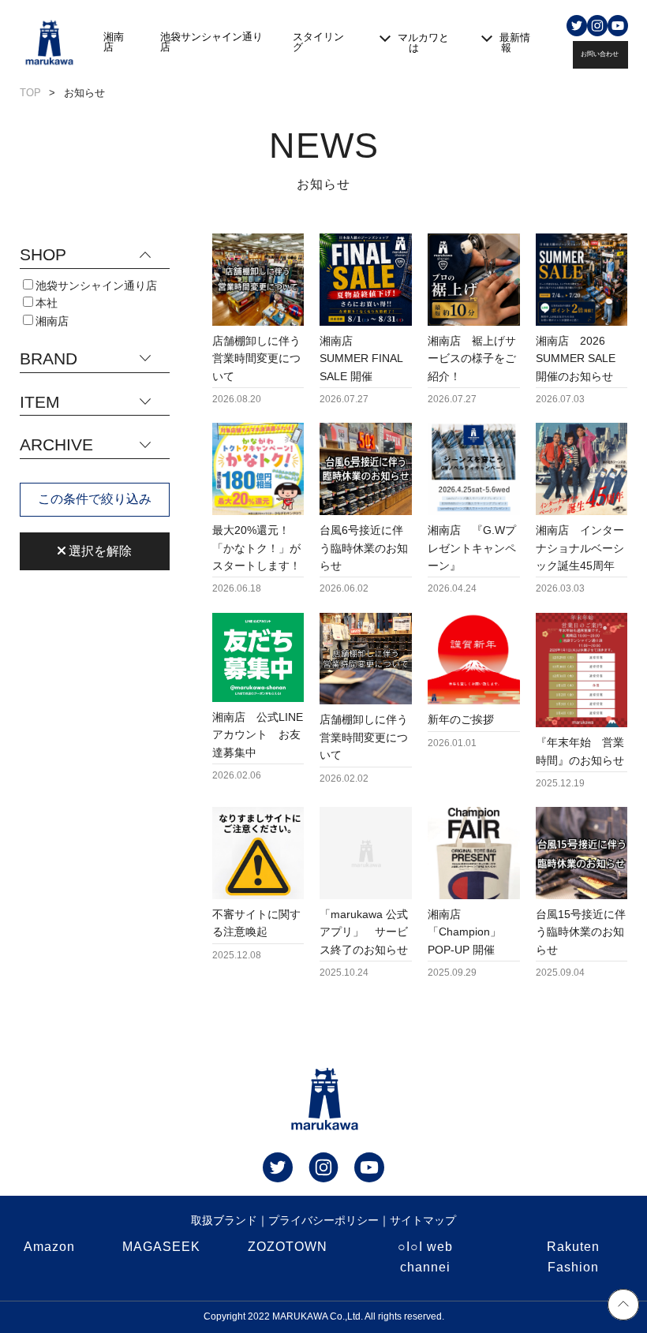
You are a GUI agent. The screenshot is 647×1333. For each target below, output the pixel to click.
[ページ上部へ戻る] (623, 1307)
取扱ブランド (224, 1220)
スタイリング (318, 42)
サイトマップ (423, 1220)
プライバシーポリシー (323, 1220)
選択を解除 (98, 551)
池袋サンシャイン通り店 (211, 42)
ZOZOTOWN (287, 1246)
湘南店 (113, 42)
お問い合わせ (600, 54)
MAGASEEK (161, 1246)
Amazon (49, 1246)
